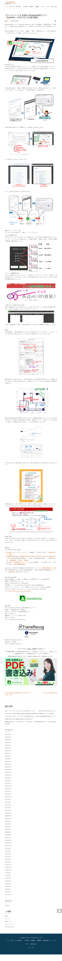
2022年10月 (8, 786)
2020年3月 (8, 832)
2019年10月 (8, 846)
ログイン (7, 919)
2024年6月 (8, 772)
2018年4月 (8, 886)
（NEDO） (20, 560)
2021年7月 (8, 805)
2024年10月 (8, 770)
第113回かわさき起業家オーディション (17, 562)
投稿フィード (8, 921)
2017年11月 (8, 894)
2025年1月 (8, 761)
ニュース (42, 6)
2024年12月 (8, 764)
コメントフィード (10, 924)
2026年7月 (8, 734)
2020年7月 (8, 824)
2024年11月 (8, 767)
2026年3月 (8, 745)
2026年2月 (8, 748)
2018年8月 (8, 875)
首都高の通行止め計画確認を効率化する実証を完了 (19, 719)
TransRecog (10, 2)
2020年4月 (8, 829)
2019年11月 (8, 843)
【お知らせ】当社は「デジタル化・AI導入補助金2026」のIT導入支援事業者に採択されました (30, 716)
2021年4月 (8, 808)
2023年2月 (8, 780)
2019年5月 (8, 856)
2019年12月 (8, 840)
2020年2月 (8, 835)
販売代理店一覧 (46, 940)
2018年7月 (8, 878)
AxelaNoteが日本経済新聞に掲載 (50, 693)
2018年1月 (8, 892)
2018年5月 (8, 884)
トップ (6, 6)
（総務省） (26, 560)
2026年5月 (8, 740)
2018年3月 (8, 889)
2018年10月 (8, 870)
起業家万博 (12, 572)
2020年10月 (8, 818)
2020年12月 (8, 813)
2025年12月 (8, 751)
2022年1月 (8, 791)
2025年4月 (8, 759)
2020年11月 (8, 816)
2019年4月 (8, 859)
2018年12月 (8, 865)
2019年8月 (8, 851)
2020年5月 (8, 827)
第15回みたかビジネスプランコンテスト (17, 552)
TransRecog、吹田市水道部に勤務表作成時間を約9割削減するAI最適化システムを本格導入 (29, 713)
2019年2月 (8, 862)
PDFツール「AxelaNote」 (15, 6)
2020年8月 (8, 821)
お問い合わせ (54, 6)
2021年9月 (8, 799)
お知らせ (7, 905)
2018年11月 (8, 867)
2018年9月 (8, 873)
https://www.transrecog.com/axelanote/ (19, 591)
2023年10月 (8, 775)
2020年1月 (8, 837)
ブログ (47, 6)
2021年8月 (8, 802)
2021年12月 (8, 794)
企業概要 (37, 6)
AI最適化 (31, 6)
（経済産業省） (13, 560)
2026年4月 (8, 742)
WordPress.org (9, 927)
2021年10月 (8, 797)
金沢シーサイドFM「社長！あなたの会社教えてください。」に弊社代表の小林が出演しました (30, 711)
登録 (6, 916)
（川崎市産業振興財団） (19, 564)
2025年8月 (8, 756)
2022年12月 (8, 783)
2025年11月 (8, 753)
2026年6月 (8, 737)
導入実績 (25, 6)
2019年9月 (8, 848)
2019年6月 (8, 854)
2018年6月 (8, 881)
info (7, 21)
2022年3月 (8, 789)
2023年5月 (8, 778)
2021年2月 (8, 810)
